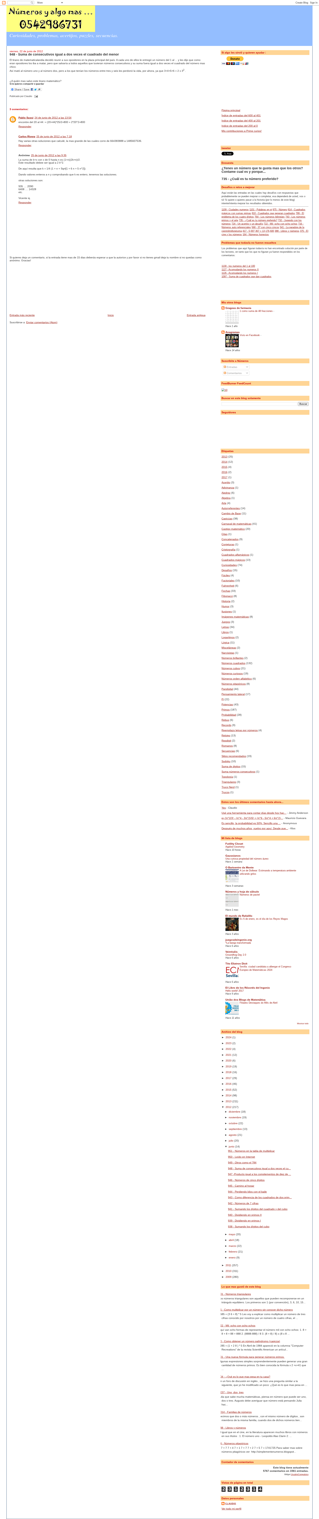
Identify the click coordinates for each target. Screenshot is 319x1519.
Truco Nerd (228, 787)
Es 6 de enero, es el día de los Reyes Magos (264, 918)
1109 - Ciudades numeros (235, 209)
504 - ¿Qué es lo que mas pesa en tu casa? (244, 1376)
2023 (229, 1043)
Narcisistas (228, 652)
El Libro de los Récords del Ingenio (247, 987)
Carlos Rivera (26, 136)
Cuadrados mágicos (233, 559)
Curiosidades (229, 565)
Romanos (227, 745)
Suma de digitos (231, 766)
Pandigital (227, 688)
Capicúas (227, 518)
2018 (229, 1072)
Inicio (111, 315)
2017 (224, 477)
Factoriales (228, 580)
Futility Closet (234, 843)
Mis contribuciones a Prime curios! (242, 130)
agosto (233, 1134)
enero (232, 1257)
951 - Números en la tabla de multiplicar (251, 1150)
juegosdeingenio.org (238, 939)
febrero (233, 1251)
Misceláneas (229, 647)
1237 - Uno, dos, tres (231, 1392)
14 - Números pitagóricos (233, 1443)
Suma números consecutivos (238, 771)
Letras (225, 627)
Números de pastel (250, 894)
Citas (224, 534)
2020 (229, 1060)
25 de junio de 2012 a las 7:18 (54, 136)
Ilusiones (227, 611)
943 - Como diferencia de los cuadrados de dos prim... (260, 1197)
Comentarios (234, 373)
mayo (232, 1234)
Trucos (225, 792)
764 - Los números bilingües (270, 216)
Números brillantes (232, 658)
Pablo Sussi (25, 117)
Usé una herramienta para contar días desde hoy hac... (254, 812)
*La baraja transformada (238, 942)
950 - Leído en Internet (241, 1156)
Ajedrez (226, 492)
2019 (229, 1066)
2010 (229, 1270)
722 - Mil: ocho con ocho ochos (280, 223)
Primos (226, 709)
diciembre (235, 1111)
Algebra (226, 497)
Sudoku (226, 761)
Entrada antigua (196, 315)
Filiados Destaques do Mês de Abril (258, 1002)
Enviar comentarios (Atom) (41, 322)
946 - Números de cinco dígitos (246, 1180)
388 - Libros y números (287, 231)
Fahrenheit (228, 585)
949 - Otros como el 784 (242, 1162)
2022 (229, 1048)
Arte (224, 503)
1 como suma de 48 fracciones (256, 311)
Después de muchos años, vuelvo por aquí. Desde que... (255, 828)
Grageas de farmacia (238, 307)
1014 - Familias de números (235, 1412)
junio (232, 1146)
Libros (225, 632)
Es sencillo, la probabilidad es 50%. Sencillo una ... (251, 823)
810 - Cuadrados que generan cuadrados (273, 213)
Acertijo (226, 482)
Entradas (231, 367)
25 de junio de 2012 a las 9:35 (48, 155)
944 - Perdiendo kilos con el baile (247, 1191)
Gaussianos (233, 855)
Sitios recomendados (234, 756)
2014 (224, 461)
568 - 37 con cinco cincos (265, 227)
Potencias (227, 704)
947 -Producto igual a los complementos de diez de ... (259, 1174)
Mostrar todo (302, 1023)
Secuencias (228, 750)
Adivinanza (228, 487)
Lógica (225, 642)
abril (231, 1240)
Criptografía (228, 549)
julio (231, 1140)
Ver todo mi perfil (231, 1508)
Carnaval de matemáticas (236, 523)
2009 (229, 1276)
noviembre (235, 1117)
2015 (224, 466)
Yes (224, 807)
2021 (229, 1054)
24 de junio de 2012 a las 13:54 (53, 117)
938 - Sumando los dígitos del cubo (248, 1226)
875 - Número (280, 209)
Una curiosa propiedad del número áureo (246, 858)
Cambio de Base (231, 513)
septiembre (236, 1128)
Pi (223, 699)
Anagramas (232, 332)
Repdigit (226, 740)
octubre (233, 1123)
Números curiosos (232, 673)
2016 (224, 472)
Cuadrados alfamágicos (235, 554)
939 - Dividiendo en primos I (244, 1220)
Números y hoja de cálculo (242, 891)
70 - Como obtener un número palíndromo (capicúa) (249, 1341)
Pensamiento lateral (233, 694)
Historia (226, 601)
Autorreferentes (231, 508)
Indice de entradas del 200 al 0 (240, 125)
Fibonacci (227, 596)
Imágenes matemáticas (235, 616)
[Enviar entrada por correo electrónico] (36, 96)
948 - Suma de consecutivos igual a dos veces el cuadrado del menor (64, 54)
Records (226, 725)
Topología (227, 776)
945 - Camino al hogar (241, 1185)
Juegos (226, 621)
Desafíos (227, 570)
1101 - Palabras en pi (260, 209)
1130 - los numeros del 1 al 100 (238, 266)
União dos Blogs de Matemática (245, 999)
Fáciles (226, 575)
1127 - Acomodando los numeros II (240, 269)
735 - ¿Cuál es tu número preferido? (250, 179)
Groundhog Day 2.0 (235, 954)
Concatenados (230, 539)
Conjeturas (228, 544)
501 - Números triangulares (235, 1294)
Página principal (231, 110)
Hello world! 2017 (234, 990)
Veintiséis (231, 951)
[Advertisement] (37, 287)
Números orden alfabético (237, 678)
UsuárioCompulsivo (299, 1474)
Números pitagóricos (234, 683)
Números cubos (231, 668)
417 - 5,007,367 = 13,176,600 (258, 231)
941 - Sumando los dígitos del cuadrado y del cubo (257, 1209)
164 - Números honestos (256, 234)
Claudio (230, 1503)
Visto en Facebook (250, 335)
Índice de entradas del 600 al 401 (241, 115)
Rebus (225, 719)
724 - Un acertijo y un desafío (247, 223)
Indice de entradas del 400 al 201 (241, 120)
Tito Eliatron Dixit (236, 963)
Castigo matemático (233, 528)
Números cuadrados (233, 663)
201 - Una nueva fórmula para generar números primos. (251, 1356)
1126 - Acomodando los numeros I (240, 273)
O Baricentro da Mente (239, 867)
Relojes (226, 735)
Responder (24, 126)
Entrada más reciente (22, 315)
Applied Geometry (235, 846)
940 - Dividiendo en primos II (245, 1214)
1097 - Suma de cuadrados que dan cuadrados (246, 276)
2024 (229, 1037)
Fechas (226, 590)
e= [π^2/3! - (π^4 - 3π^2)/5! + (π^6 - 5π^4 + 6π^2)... (252, 818)
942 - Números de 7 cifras (243, 1203)
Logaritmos (228, 637)
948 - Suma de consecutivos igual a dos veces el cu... (259, 1168)
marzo (233, 1245)
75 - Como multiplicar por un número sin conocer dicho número (256, 1309)
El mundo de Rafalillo (238, 915)
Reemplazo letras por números (240, 730)
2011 (229, 1265)
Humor (225, 606)
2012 (229, 1107)
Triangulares (229, 781)
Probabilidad (229, 714)
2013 (224, 456)
